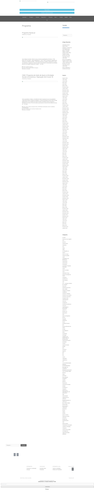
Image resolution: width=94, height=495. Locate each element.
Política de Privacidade (57, 469)
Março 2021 (64, 156)
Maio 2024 (64, 118)
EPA (63, 324)
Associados (64, 264)
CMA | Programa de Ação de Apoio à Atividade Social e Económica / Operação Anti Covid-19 (38, 76)
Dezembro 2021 (65, 142)
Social (40, 108)
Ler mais (41, 64)
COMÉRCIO (64, 292)
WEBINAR (64, 434)
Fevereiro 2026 (65, 87)
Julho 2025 (64, 97)
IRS (63, 353)
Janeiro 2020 (65, 177)
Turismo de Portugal (66, 429)
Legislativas (64, 359)
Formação (31, 17)
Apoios (24, 66)
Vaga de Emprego (65, 432)
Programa (36, 67)
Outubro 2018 (65, 196)
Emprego (64, 318)
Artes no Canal (65, 254)
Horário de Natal (65, 344)
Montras (64, 372)
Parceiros (37, 17)
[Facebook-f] (72, 469)
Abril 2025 (64, 102)
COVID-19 (49, 106)
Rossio (63, 410)
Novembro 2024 (65, 109)
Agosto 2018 (64, 199)
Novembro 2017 (65, 213)
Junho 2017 (64, 220)
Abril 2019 (64, 189)
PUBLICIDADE (65, 395)
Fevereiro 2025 (65, 105)
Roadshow (64, 408)
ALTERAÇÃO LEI (65, 251)
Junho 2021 (64, 151)
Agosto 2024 (65, 114)
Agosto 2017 (64, 217)
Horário (63, 343)
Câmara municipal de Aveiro (32, 106)
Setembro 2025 (65, 94)
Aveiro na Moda (65, 270)
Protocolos (50, 17)
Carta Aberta (65, 280)
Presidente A (65, 387)
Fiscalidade (64, 333)
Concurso (64, 301)
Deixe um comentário (26, 68)
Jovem (63, 356)
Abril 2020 (64, 172)
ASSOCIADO (64, 261)
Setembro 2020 (65, 165)
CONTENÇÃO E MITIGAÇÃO (42, 106)
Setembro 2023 (65, 129)
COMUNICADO (65, 299)
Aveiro (27, 106)
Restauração (64, 404)
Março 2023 (64, 135)
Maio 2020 (64, 171)
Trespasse (64, 428)
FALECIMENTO (65, 330)
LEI (63, 361)
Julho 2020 (64, 168)
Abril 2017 (64, 223)
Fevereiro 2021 (65, 157)
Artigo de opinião (65, 255)
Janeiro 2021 (64, 159)
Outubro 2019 (65, 180)
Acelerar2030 (65, 243)
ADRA (63, 248)
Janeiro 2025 (65, 106)
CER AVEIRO (64, 289)
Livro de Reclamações (66, 362)
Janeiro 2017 (64, 228)
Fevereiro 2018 (65, 208)
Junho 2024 (64, 117)
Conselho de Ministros (66, 304)
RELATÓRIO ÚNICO (66, 403)
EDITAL (63, 317)
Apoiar (24, 67)
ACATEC (64, 242)
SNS (63, 422)
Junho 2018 (64, 202)
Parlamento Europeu (66, 384)
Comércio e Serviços (29, 66)
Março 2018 (64, 207)
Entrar (71, 17)
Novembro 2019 (65, 178)
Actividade (27, 108)
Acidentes (64, 245)
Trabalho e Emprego (66, 426)
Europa (63, 329)
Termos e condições (57, 468)
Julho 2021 (64, 150)
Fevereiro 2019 (65, 192)
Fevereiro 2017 (65, 226)
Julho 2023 (64, 130)
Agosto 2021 (64, 148)
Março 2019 (64, 190)
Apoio (30, 108)
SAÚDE (63, 413)
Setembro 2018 (65, 198)
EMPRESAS (64, 320)
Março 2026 (64, 85)
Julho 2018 (64, 201)
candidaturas (65, 278)
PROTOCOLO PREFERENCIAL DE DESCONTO (66, 391)
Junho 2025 (64, 99)
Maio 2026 (64, 82)
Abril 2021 (64, 154)
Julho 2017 (64, 219)
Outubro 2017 (65, 214)
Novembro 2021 (65, 144)
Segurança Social (65, 416)
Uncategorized (65, 431)
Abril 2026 (64, 84)
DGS (63, 314)
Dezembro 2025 (65, 90)
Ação (24, 108)
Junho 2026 (64, 81)
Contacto (61, 17)
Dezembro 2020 (65, 160)
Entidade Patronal (65, 323)
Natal (63, 374)
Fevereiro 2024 (65, 123)
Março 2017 (64, 225)
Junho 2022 (64, 141)
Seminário (64, 417)
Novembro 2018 (65, 195)
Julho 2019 (64, 184)
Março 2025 (64, 103)
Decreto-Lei (64, 311)
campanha (64, 277)
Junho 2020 (64, 169)
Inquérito (64, 350)
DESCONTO (64, 312)
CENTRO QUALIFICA (66, 287)
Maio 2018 (64, 204)
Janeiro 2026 (65, 88)
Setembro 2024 (65, 112)
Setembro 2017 (65, 216)
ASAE (63, 257)
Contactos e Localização (31, 468)
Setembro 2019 (65, 181)
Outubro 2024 (65, 111)
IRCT (63, 352)
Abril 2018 (64, 205)
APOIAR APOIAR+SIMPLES (30, 67)
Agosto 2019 (64, 183)
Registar (66, 17)
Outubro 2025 (65, 93)
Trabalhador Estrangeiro (67, 425)
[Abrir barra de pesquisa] (47, 20)
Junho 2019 (64, 186)
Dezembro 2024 (65, 108)
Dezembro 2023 (65, 126)
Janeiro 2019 (65, 193)
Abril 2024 (64, 120)
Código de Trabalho (66, 290)
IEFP (63, 347)
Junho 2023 (64, 132)
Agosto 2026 (65, 78)
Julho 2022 (64, 139)
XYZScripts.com (52, 480)
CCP (63, 281)
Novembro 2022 (65, 136)
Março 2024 (64, 121)
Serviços (28, 469)
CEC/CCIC (64, 286)
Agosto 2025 (64, 96)
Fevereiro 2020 (65, 175)
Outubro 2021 (65, 145)
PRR (63, 394)
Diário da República (66, 315)
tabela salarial (65, 423)
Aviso (63, 271)
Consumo (64, 305)
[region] (82, 450)
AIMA (63, 249)
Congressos (64, 302)
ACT (63, 246)
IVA (63, 355)
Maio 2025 (64, 100)
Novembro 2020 (65, 162)
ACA (63, 240)
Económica (33, 108)
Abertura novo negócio (66, 239)
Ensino (63, 321)
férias (63, 332)
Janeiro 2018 (64, 210)
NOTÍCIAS (64, 375)
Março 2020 (64, 174)
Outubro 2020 (65, 163)
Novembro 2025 (65, 91)
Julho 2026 (64, 79)
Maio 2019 (64, 187)
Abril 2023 (64, 133)
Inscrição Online (43, 468)
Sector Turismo (65, 414)
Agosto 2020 (65, 166)
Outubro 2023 (65, 127)
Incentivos (64, 349)
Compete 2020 (65, 298)
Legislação (64, 358)
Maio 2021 (64, 153)
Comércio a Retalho (66, 293)
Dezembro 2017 (65, 211)
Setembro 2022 (65, 138)
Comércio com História (66, 295)
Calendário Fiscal (65, 273)
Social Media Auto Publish (43, 480)
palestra (64, 381)
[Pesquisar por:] (67, 35)
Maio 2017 (64, 222)
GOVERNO (64, 341)
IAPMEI (63, 346)
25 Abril (63, 237)
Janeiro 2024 (65, 124)
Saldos (63, 411)
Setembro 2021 (65, 147)
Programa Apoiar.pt (28, 33)
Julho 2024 (64, 115)
